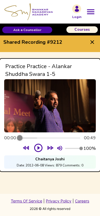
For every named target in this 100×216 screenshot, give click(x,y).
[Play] (38, 148)
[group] (50, 115)
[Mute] (59, 148)
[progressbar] (50, 138)
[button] (27, 30)
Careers (82, 201)
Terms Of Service (26, 201)
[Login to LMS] (76, 8)
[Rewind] (26, 148)
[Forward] (50, 148)
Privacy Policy (58, 201)
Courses (82, 29)
